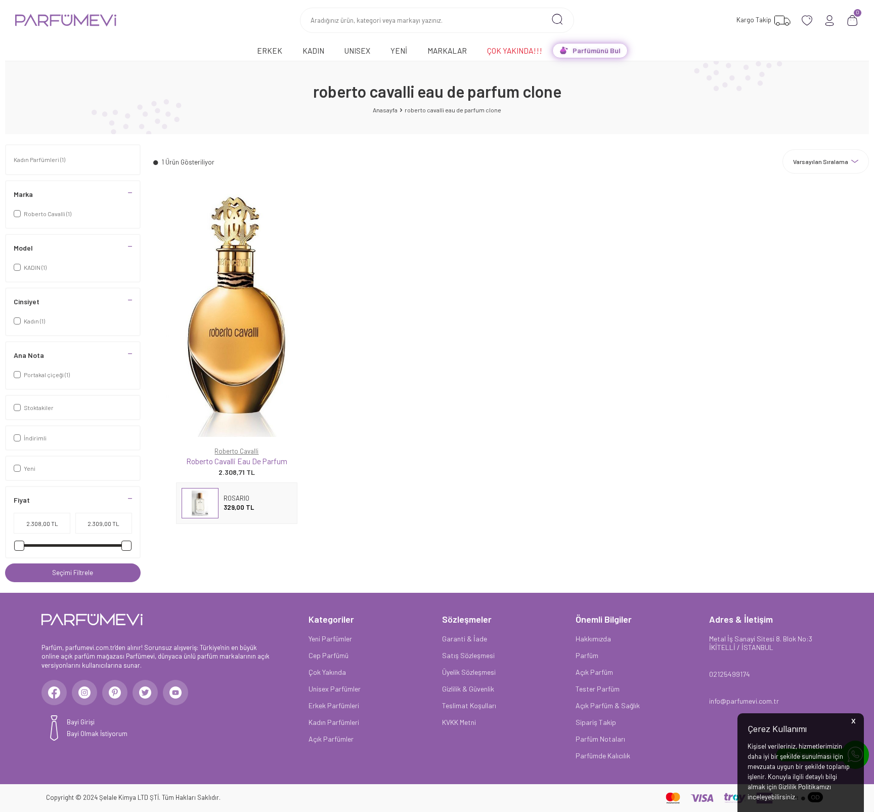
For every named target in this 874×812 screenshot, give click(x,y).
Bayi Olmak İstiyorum (97, 733)
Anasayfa (385, 109)
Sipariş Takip (596, 722)
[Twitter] (145, 692)
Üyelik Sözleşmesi (469, 672)
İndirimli (35, 437)
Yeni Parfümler (330, 638)
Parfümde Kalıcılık (603, 755)
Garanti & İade (464, 638)
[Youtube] (175, 692)
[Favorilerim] (807, 20)
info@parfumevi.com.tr (744, 701)
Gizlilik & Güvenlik (468, 688)
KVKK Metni (459, 722)
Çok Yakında (327, 672)
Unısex (357, 50)
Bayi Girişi (81, 722)
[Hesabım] (829, 20)
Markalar (447, 50)
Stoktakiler (39, 407)
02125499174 (729, 674)
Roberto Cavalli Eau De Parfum (236, 461)
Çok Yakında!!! (514, 50)
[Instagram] (84, 692)
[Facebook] (54, 692)
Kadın (313, 50)
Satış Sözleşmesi (468, 655)
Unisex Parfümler (335, 688)
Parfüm (587, 655)
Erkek (269, 50)
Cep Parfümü (328, 655)
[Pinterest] (115, 692)
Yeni (398, 50)
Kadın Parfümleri (39, 159)
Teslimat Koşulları (469, 705)
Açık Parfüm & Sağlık (608, 705)
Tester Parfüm (598, 688)
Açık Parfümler (331, 739)
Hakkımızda (593, 638)
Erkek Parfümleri (334, 705)
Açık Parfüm (594, 672)
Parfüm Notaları (600, 739)
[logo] (65, 20)
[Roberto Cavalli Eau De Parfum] (237, 315)
